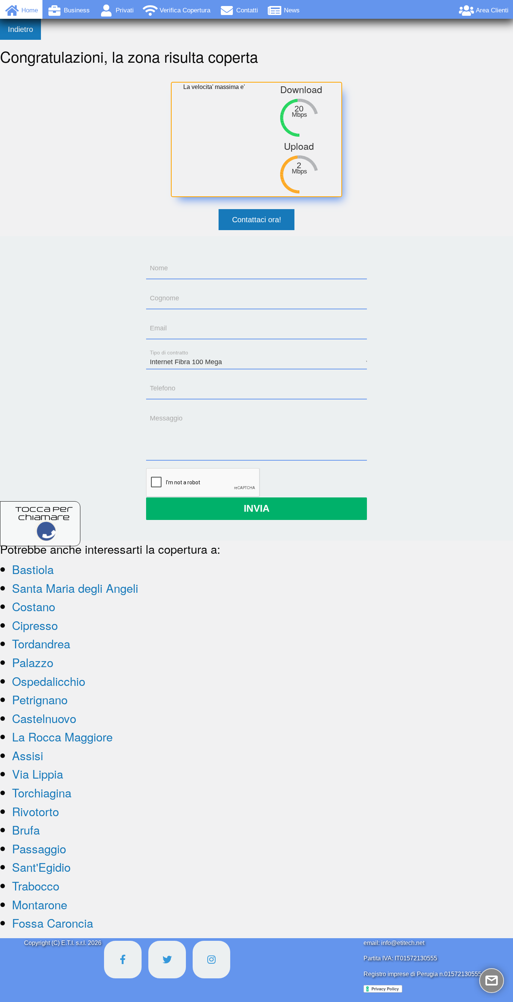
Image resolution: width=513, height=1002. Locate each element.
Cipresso (35, 624)
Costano (33, 606)
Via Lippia (37, 773)
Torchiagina (41, 792)
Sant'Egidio (41, 866)
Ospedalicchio (48, 680)
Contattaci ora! (256, 219)
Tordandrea (41, 643)
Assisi (27, 755)
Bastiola (33, 569)
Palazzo (32, 662)
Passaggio (39, 848)
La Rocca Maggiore (62, 736)
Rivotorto (35, 811)
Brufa (26, 829)
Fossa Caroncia (52, 922)
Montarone (39, 904)
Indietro (20, 29)
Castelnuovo (44, 718)
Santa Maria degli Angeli (75, 587)
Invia (257, 508)
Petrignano (40, 699)
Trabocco (35, 885)
